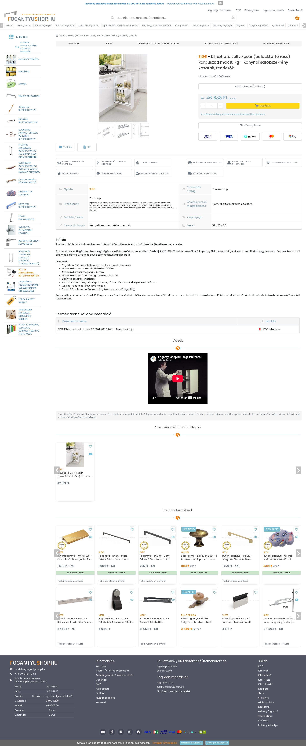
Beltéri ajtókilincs (267, 702)
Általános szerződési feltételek (173, 691)
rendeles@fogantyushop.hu (30, 669)
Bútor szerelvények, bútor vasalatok (77, 35)
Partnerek (101, 702)
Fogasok (241, 25)
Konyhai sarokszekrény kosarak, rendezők (117, 35)
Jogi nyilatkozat (165, 682)
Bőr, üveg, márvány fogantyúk (156, 25)
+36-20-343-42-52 (25, 673)
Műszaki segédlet (105, 697)
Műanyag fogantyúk (222, 25)
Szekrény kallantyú (268, 725)
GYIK (238, 10)
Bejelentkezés (295, 10)
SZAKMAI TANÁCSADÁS (112, 173)
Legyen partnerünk (273, 10)
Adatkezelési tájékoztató (170, 687)
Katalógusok (251, 10)
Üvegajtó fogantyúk (258, 25)
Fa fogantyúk (181, 25)
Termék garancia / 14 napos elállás (115, 675)
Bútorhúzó (263, 688)
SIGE (203, 56)
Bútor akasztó (265, 684)
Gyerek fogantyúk (200, 25)
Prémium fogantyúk (65, 25)
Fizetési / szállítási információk (112, 670)
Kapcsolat (101, 666)
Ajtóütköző (263, 720)
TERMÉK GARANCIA (149, 162)
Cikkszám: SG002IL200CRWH (214, 76)
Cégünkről (101, 679)
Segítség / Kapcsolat (220, 10)
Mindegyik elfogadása (217, 743)
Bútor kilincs (264, 679)
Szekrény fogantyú (268, 711)
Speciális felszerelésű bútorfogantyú (120, 25)
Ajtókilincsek (278, 25)
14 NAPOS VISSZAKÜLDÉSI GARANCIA (73, 162)
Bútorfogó (263, 670)
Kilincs (261, 693)
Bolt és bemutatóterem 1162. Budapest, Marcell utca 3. (31, 680)
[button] (87, 147)
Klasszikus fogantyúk (88, 25)
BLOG (260, 666)
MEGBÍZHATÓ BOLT (70, 173)
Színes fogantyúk (43, 25)
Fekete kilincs (265, 716)
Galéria (100, 693)
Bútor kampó (264, 675)
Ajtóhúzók (293, 25)
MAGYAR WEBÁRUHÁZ (155, 173)
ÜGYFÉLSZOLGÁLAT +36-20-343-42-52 (114, 162)
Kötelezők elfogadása (191, 743)
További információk (164, 742)
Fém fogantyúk (23, 25)
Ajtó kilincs (263, 697)
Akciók (9, 25)
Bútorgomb (264, 707)
